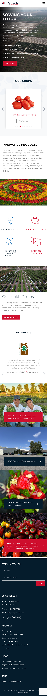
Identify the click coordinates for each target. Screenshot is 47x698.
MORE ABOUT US (11, 317)
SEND (40, 584)
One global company (10, 641)
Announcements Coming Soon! (14, 668)
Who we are (6, 631)
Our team (5, 648)
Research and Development (12, 634)
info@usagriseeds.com (15, 613)
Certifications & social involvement (15, 645)
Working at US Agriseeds (11, 681)
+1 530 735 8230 (14, 609)
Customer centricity (9, 638)
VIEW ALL (23, 121)
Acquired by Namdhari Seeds (13, 665)
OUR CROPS (9, 63)
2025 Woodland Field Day (11, 661)
